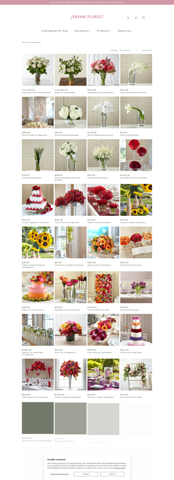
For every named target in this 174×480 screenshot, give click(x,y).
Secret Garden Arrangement (34, 135)
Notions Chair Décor (96, 440)
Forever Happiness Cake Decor (35, 222)
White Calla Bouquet (129, 135)
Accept (86, 474)
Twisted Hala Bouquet (32, 178)
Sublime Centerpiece (129, 310)
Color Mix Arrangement (65, 352)
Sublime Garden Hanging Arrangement (33, 266)
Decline (112, 474)
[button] (82, 31)
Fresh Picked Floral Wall (98, 310)
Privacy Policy (120, 468)
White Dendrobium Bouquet (133, 92)
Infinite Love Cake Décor (131, 352)
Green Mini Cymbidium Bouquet (69, 265)
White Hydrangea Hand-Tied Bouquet (67, 179)
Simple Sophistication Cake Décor (135, 440)
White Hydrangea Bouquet (67, 135)
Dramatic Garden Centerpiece (100, 397)
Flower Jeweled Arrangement (68, 397)
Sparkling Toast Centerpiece (67, 310)
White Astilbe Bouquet (97, 178)
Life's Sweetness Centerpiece (35, 397)
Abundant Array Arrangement (100, 92)
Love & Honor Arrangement (67, 222)
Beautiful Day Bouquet (65, 92)
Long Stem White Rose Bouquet (36, 92)
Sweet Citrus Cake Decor (33, 310)
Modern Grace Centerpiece (99, 222)
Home (24, 42)
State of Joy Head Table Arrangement (32, 353)
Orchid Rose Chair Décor (131, 397)
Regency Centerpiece (64, 440)
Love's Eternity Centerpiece (99, 352)
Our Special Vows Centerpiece (133, 178)
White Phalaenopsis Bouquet (100, 135)
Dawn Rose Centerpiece (131, 265)
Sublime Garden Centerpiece (133, 222)
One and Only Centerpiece (99, 265)
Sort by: (114, 50)
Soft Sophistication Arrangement (37, 440)
